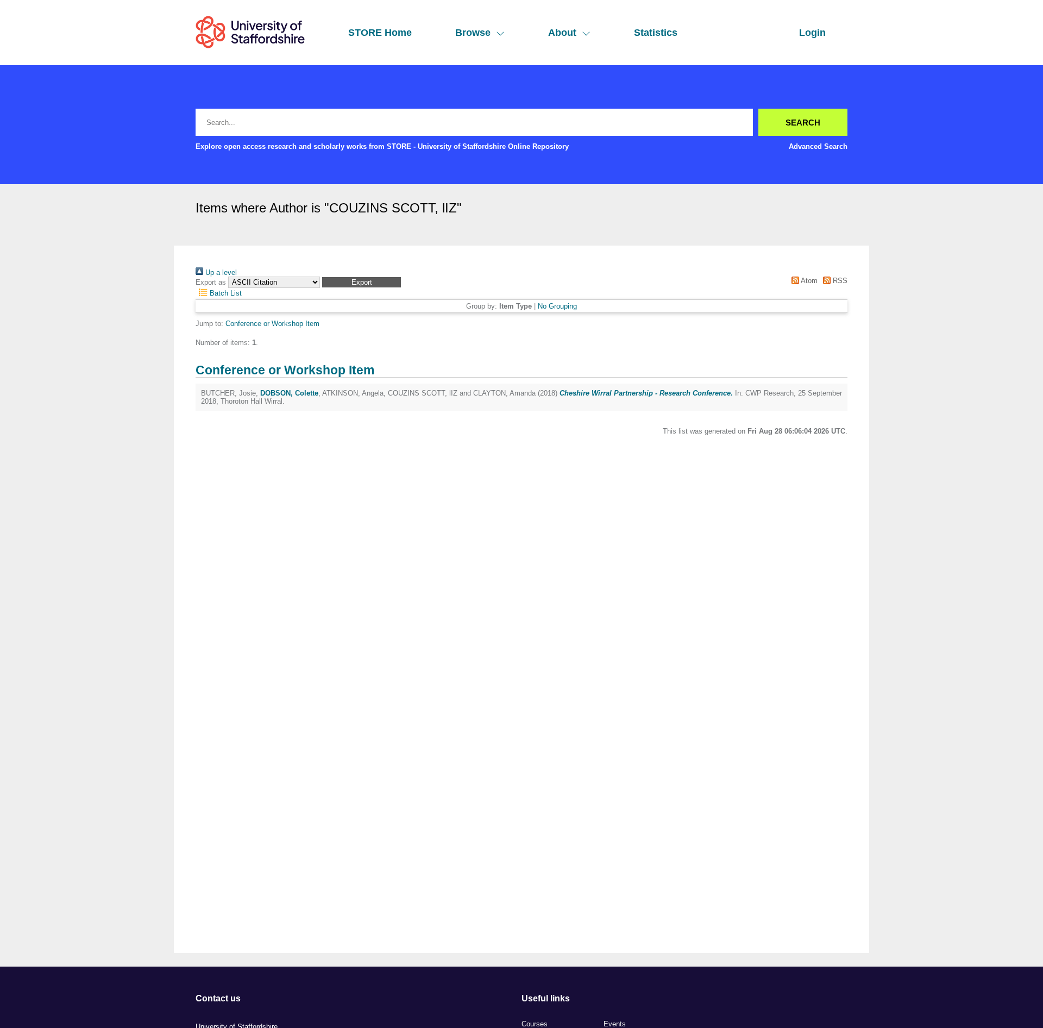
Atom (808, 281)
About (562, 32)
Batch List (225, 293)
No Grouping (557, 306)
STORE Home (380, 32)
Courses (535, 1024)
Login (812, 32)
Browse (473, 32)
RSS (839, 281)
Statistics (655, 32)
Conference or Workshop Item (272, 323)
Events (615, 1024)
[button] (361, 282)
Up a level (220, 272)
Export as (211, 282)
